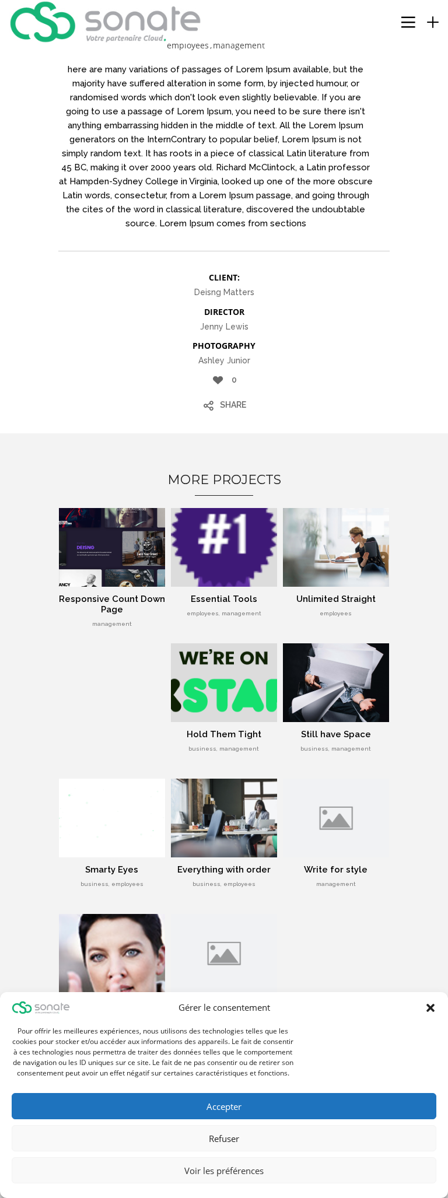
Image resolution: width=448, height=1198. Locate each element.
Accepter (224, 1106)
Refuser (224, 1138)
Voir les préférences (224, 1170)
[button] (430, 1008)
